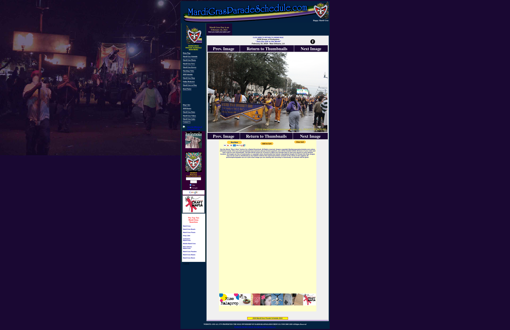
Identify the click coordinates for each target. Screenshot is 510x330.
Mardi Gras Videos (189, 116)
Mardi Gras (187, 226)
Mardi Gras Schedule (190, 56)
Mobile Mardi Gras (189, 243)
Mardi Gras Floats (189, 232)
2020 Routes (187, 108)
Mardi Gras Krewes (189, 67)
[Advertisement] (191, 97)
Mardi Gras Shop (189, 78)
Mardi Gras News (189, 64)
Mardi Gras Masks (189, 255)
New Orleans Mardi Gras (187, 247)
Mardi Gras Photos (189, 60)
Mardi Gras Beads (189, 229)
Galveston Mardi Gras (187, 239)
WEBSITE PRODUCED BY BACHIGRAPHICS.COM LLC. (255, 327)
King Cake (186, 105)
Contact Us (187, 122)
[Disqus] (267, 192)
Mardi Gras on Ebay (190, 85)
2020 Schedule (188, 74)
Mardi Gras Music (189, 258)
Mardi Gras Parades (190, 251)
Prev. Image (223, 48)
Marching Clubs (188, 71)
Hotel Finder (187, 89)
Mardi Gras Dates (189, 112)
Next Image (311, 48)
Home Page (186, 53)
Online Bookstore (189, 81)
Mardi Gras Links (189, 119)
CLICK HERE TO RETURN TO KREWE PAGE (268, 37)
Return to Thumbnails (267, 48)
